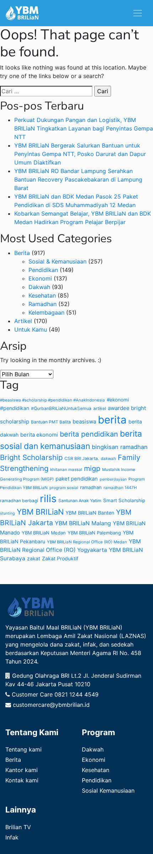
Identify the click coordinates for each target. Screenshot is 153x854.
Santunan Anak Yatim (79, 500)
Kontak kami (21, 780)
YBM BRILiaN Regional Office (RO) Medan (87, 541)
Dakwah (39, 286)
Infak (12, 837)
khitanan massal (66, 469)
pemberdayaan (113, 479)
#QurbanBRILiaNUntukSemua (61, 408)
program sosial (63, 487)
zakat (33, 558)
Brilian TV (18, 827)
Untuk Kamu (30, 329)
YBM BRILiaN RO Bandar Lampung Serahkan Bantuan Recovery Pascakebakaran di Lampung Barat (78, 179)
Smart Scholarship (124, 500)
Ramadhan (42, 303)
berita (112, 420)
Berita (22, 252)
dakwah (108, 458)
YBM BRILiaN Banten (89, 513)
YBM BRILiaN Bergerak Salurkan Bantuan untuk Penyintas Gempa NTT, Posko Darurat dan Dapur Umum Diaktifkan (80, 154)
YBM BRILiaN (40, 511)
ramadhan (91, 487)
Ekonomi (40, 278)
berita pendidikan (89, 434)
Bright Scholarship (31, 457)
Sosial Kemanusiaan (108, 790)
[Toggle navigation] (137, 13)
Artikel (23, 321)
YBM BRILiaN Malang (83, 523)
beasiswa (84, 421)
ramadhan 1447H (120, 487)
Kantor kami (21, 769)
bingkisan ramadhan (120, 446)
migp (92, 468)
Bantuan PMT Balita (51, 422)
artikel (99, 408)
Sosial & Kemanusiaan (57, 261)
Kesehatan (42, 295)
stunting (7, 513)
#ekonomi (118, 400)
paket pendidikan (77, 479)
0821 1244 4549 (76, 694)
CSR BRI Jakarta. (81, 458)
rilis (48, 498)
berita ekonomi (39, 434)
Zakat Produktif (60, 558)
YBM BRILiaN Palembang (94, 533)
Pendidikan (43, 269)
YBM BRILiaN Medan (44, 533)
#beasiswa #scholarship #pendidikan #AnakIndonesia (52, 400)
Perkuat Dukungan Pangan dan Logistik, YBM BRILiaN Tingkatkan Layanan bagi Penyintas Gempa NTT (83, 128)
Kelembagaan (46, 312)
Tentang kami (23, 749)
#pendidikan (14, 408)
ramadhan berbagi (19, 500)
